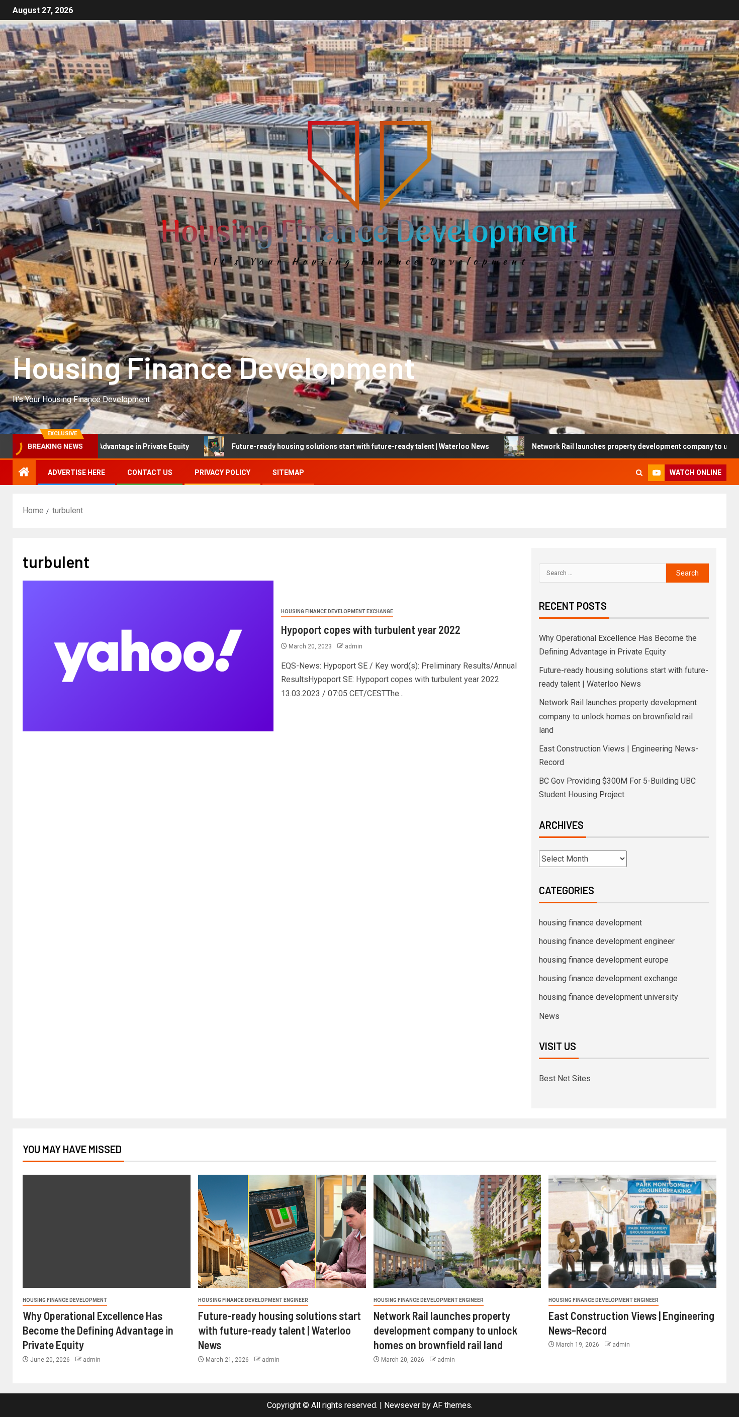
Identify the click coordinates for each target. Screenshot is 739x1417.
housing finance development (590, 922)
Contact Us (149, 472)
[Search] (639, 473)
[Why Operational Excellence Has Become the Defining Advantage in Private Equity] (107, 1231)
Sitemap (288, 472)
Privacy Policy (222, 472)
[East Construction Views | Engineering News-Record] (632, 1231)
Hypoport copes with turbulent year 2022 (370, 629)
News (549, 1016)
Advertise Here (76, 472)
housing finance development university (608, 997)
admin (353, 646)
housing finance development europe (604, 960)
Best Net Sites (565, 1078)
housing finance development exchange (337, 611)
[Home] (24, 473)
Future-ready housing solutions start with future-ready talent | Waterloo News (285, 446)
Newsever (402, 1405)
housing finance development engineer (607, 941)
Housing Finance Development (214, 367)
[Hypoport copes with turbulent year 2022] (148, 656)
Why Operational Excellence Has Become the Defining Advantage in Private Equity (98, 1330)
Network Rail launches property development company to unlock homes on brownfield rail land (618, 716)
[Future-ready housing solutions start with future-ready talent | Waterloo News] (282, 1231)
